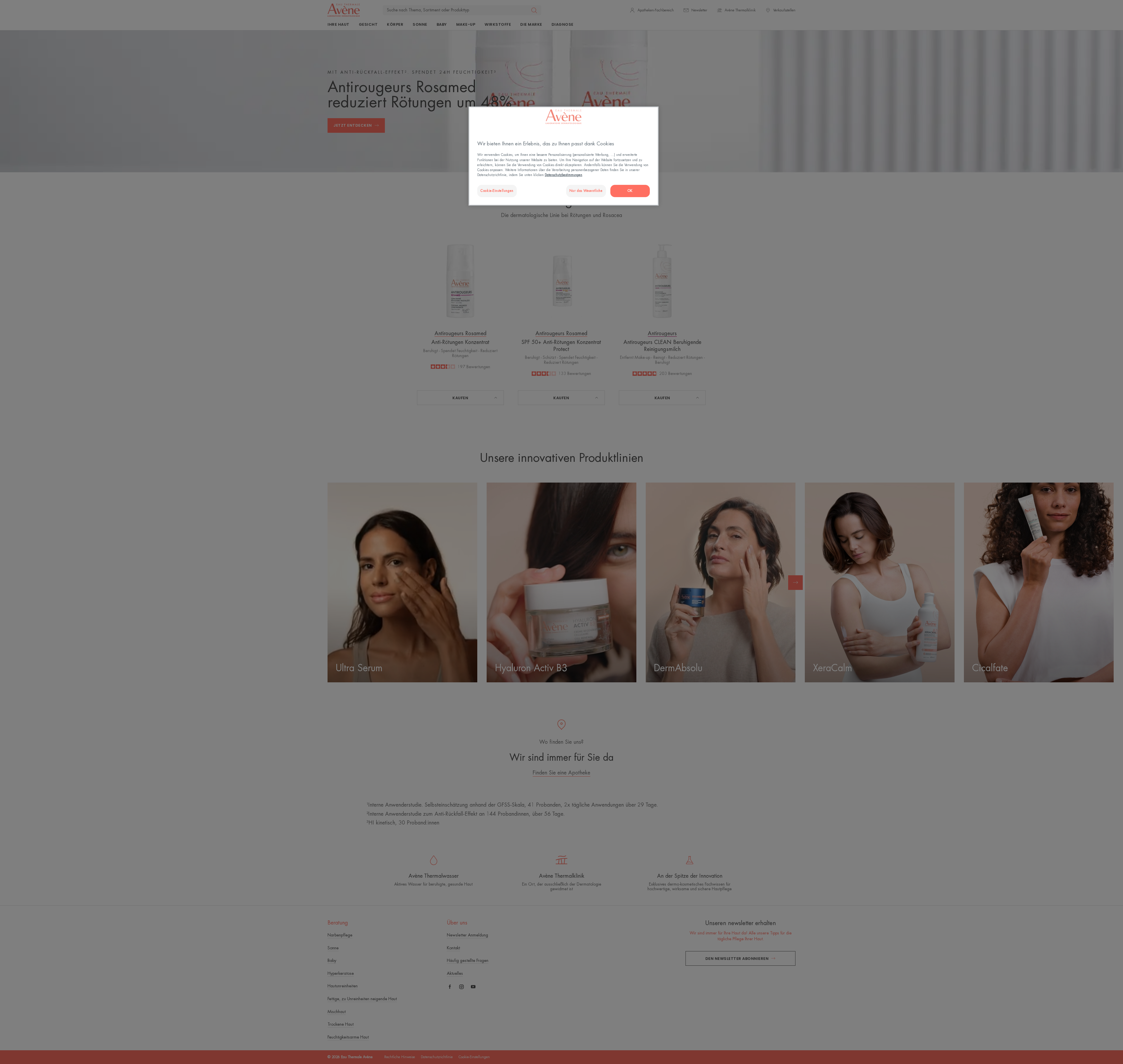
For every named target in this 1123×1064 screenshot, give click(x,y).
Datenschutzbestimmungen (563, 175)
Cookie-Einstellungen (496, 190)
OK (630, 190)
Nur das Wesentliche (586, 190)
